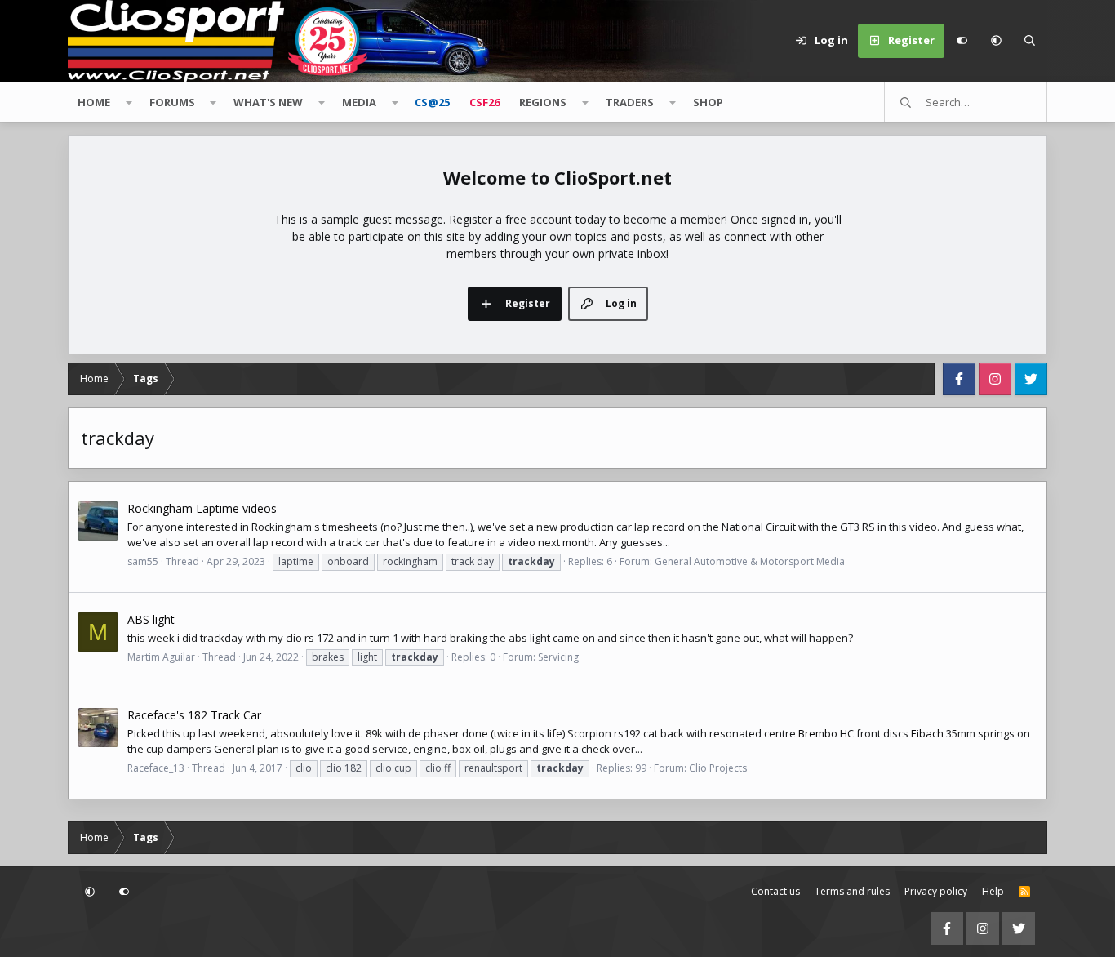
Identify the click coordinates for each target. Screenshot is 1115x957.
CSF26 (484, 102)
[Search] (1030, 41)
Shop (708, 102)
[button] (996, 41)
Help (993, 891)
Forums (172, 102)
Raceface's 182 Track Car (194, 715)
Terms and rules (852, 891)
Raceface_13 (155, 768)
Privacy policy (935, 891)
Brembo (817, 733)
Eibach (927, 733)
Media (359, 102)
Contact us (775, 891)
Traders (630, 102)
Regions (542, 102)
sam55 (142, 561)
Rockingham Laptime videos (202, 508)
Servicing (558, 657)
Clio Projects (718, 768)
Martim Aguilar (161, 657)
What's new (268, 102)
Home (94, 102)
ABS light (151, 619)
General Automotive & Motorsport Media (750, 561)
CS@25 (432, 102)
